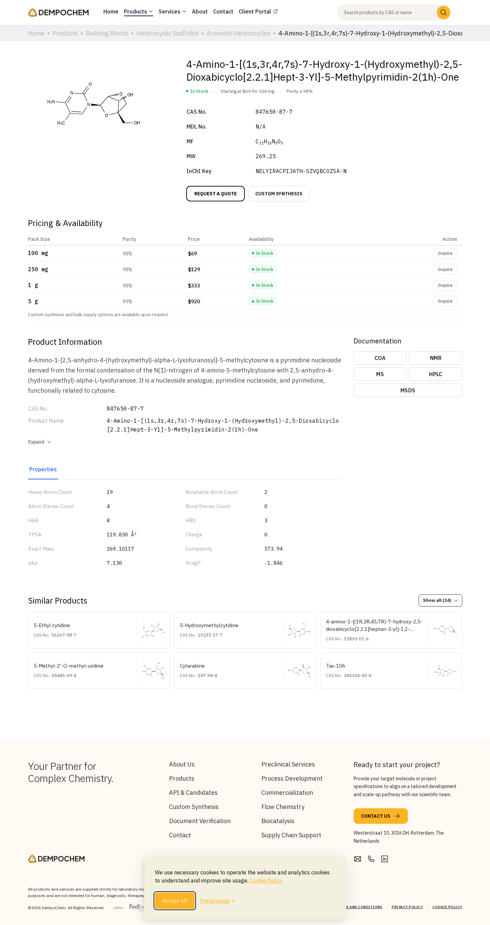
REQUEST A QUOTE (215, 194)
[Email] (358, 859)
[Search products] (443, 12)
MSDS (407, 390)
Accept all (174, 900)
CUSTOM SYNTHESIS (278, 194)
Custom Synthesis (194, 807)
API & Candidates (193, 792)
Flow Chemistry (282, 807)
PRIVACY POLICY (407, 907)
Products (181, 778)
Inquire (445, 253)
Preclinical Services (288, 764)
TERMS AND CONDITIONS (359, 907)
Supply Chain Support (291, 835)
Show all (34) (437, 600)
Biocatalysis (277, 821)
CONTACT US (375, 816)
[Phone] (371, 859)
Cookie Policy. (266, 880)
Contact (180, 835)
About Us (182, 764)
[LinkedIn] (385, 859)
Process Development (292, 778)
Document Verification (200, 821)
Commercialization (287, 792)
